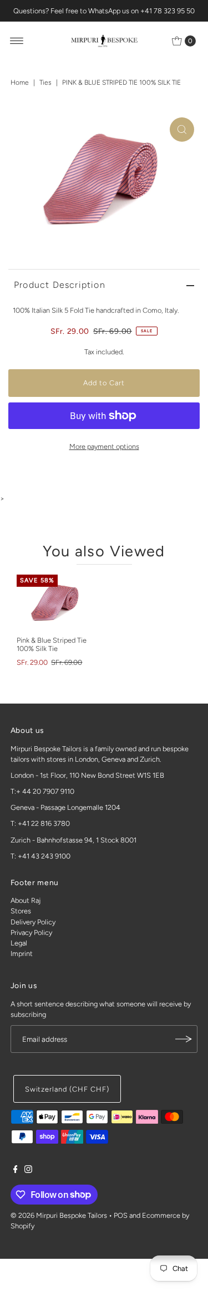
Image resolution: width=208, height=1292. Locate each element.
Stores (21, 911)
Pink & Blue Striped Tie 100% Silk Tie (52, 644)
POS (121, 1215)
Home (20, 82)
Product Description (59, 285)
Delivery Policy (33, 922)
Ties (45, 82)
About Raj (25, 900)
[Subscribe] (183, 1039)
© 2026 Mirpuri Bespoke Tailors (59, 1215)
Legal (19, 943)
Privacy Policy (31, 932)
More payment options (104, 446)
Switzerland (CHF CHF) (67, 1089)
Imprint (22, 953)
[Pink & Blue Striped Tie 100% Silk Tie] (56, 603)
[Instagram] (28, 1170)
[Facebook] (15, 1170)
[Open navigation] (17, 41)
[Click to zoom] (182, 129)
